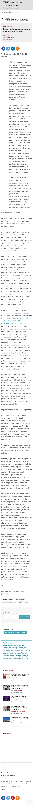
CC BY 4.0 (17, 786)
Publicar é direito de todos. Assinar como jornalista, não (19, 697)
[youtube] (13, 798)
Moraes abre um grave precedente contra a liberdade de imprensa (20, 707)
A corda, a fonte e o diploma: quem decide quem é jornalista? (20, 718)
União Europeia (23, 602)
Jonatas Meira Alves (18, 721)
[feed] (18, 798)
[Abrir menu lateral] (2, 18)
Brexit (11, 599)
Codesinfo (15, 5)
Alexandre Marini (9, 37)
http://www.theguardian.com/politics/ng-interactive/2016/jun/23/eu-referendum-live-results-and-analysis (16, 320)
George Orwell (20, 599)
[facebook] (3, 48)
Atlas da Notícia (7, 5)
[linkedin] (13, 48)
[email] (18, 48)
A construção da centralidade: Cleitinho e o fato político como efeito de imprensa (20, 686)
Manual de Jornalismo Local (11, 8)
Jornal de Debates (7, 26)
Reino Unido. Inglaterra (9, 602)
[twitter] (8, 48)
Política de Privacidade (8, 775)
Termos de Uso (12, 773)
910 (8, 35)
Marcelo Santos (17, 700)
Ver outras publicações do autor (15, 632)
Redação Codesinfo (18, 679)
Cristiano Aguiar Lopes (19, 711)
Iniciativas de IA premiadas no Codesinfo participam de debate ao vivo (20, 675)
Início (3, 773)
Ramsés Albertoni (17, 690)
